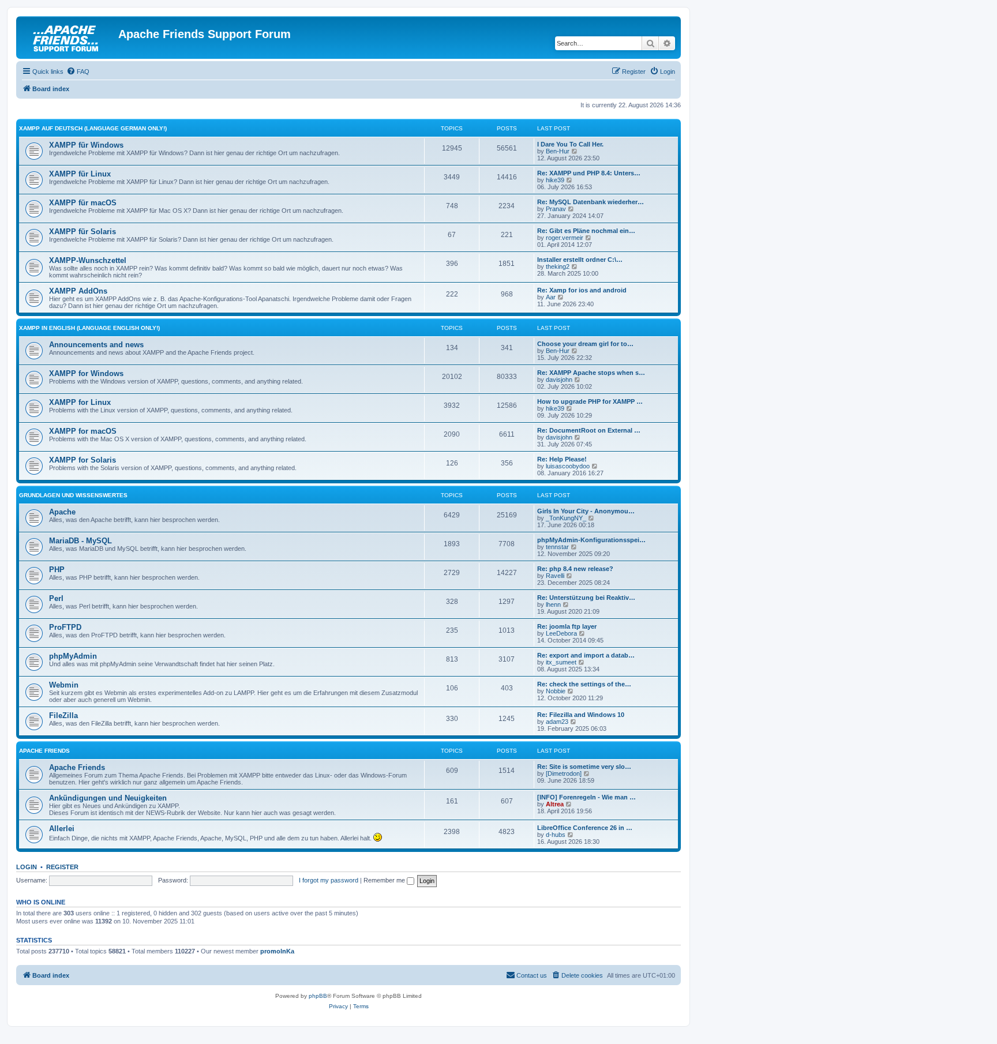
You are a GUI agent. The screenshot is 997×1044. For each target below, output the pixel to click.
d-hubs (555, 834)
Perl (56, 598)
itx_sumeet (561, 662)
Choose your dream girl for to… (585, 343)
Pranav (556, 208)
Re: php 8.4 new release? (575, 568)
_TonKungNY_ (566, 518)
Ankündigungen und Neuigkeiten (108, 798)
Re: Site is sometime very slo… (584, 766)
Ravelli (555, 575)
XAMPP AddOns (78, 291)
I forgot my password (328, 880)
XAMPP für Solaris (82, 231)
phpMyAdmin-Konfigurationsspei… (591, 539)
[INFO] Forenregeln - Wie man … (586, 797)
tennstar (557, 546)
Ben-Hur (557, 151)
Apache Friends (44, 751)
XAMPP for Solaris (82, 460)
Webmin (63, 685)
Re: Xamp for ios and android (582, 290)
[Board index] (68, 37)
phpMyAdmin (73, 656)
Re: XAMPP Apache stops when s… (591, 372)
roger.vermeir (564, 237)
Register (62, 866)
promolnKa (277, 951)
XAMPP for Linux (80, 402)
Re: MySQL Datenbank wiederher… (590, 201)
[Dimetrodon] (564, 773)
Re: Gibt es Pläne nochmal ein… (586, 230)
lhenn (553, 604)
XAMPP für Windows (86, 145)
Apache (62, 512)
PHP (57, 569)
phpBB (318, 996)
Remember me (385, 880)
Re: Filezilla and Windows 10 (580, 714)
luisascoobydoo (568, 466)
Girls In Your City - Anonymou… (586, 511)
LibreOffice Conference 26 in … (584, 827)
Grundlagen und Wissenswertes (73, 495)
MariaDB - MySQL (80, 540)
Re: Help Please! (562, 459)
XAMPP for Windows (86, 373)
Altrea (555, 804)
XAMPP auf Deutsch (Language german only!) (93, 128)
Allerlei (61, 828)
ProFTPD (65, 627)
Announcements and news (96, 344)
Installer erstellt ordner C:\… (580, 259)
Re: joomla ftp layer (567, 626)
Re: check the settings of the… (584, 684)
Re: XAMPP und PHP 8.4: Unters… (588, 173)
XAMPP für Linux (80, 174)
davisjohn (559, 379)
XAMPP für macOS (83, 202)
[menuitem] (77, 71)
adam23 (557, 721)
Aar (551, 297)
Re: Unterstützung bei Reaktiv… (586, 597)
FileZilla (63, 715)
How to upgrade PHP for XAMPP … (590, 401)
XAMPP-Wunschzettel (87, 260)
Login (26, 866)
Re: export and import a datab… (586, 655)
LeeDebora (561, 633)
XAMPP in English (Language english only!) (89, 328)
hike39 (555, 179)
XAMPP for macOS (83, 431)
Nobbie (555, 691)
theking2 (557, 266)
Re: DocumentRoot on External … (588, 430)
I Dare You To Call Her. (570, 144)
